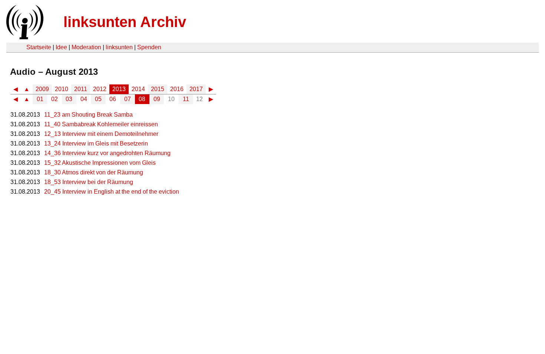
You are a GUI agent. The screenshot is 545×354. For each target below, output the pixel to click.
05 (98, 99)
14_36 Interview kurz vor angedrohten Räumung (107, 153)
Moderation (86, 47)
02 (54, 99)
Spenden (149, 47)
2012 (99, 89)
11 (186, 99)
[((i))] (24, 37)
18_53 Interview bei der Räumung (88, 182)
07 (127, 99)
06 (112, 99)
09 (156, 99)
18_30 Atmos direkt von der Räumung (93, 172)
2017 (196, 89)
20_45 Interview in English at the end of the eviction (111, 191)
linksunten (119, 47)
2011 (80, 89)
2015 (157, 89)
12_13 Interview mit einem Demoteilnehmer (101, 134)
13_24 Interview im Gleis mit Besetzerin (96, 143)
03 (69, 99)
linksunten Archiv (124, 22)
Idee (61, 47)
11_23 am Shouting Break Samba (88, 114)
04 (83, 99)
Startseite (38, 47)
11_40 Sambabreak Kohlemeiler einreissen (101, 124)
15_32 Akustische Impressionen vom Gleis (100, 163)
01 (40, 99)
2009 (42, 89)
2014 (138, 89)
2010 (61, 89)
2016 (177, 89)
